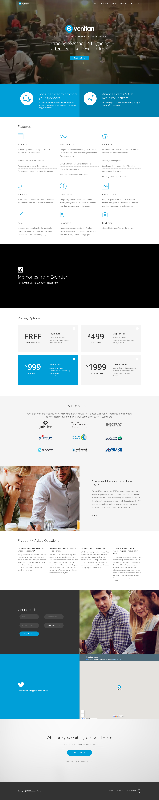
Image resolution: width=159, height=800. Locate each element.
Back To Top (132, 790)
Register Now (79, 58)
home (96, 3)
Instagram (52, 282)
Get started (79, 753)
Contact (120, 790)
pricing (114, 3)
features (104, 3)
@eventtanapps (29, 691)
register (123, 3)
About (111, 790)
